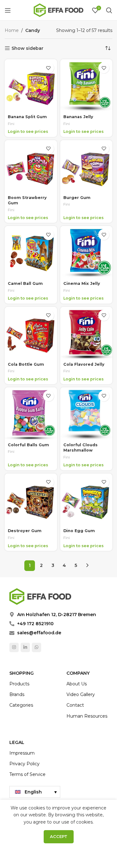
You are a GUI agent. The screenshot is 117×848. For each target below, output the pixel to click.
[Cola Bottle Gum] (31, 333)
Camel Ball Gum (25, 283)
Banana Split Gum (27, 116)
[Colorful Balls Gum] (31, 413)
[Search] (109, 10)
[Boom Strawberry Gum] (31, 166)
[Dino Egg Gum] (86, 500)
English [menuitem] (33, 792)
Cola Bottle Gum (26, 364)
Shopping (21, 673)
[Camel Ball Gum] (31, 252)
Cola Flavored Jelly (84, 364)
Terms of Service (27, 774)
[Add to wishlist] (48, 67)
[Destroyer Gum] (31, 500)
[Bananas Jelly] (86, 85)
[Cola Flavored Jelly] (86, 333)
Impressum (22, 753)
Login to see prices (28, 131)
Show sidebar (27, 48)
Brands (16, 694)
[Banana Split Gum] (31, 85)
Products (19, 684)
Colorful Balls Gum (28, 444)
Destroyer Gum (24, 530)
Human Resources (86, 716)
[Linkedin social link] (25, 647)
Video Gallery (80, 694)
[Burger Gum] (86, 166)
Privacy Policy (24, 764)
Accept (58, 836)
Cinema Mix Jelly (81, 283)
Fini (11, 123)
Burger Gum (76, 197)
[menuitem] (34, 792)
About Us (76, 684)
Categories (21, 705)
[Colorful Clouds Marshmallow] (86, 413)
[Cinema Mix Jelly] (86, 252)
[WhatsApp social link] (36, 647)
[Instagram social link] (14, 647)
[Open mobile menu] (8, 10)
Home (12, 30)
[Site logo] (59, 10)
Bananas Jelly (78, 116)
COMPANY (78, 673)
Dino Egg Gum (79, 530)
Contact (75, 705)
